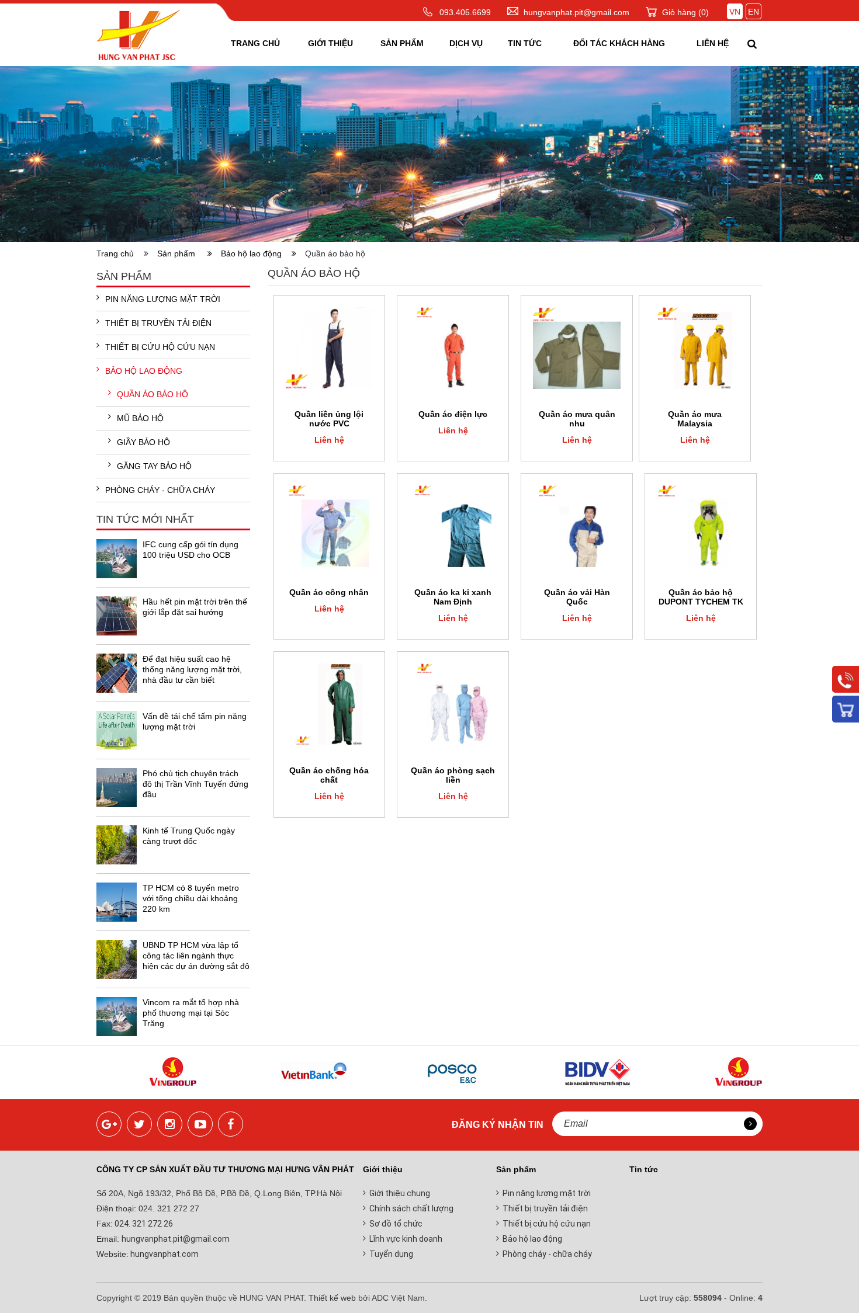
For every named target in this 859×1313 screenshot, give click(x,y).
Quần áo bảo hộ (152, 394)
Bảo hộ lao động (255, 253)
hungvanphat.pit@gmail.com (576, 12)
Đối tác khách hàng (619, 43)
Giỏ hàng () (685, 12)
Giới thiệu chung (399, 1193)
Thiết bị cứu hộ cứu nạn (160, 347)
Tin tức (525, 43)
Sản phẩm (402, 43)
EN (753, 11)
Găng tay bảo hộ (154, 466)
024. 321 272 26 (143, 1223)
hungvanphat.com (164, 1254)
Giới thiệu (330, 43)
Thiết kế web (332, 1297)
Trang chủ (255, 43)
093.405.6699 (465, 12)
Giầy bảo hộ (143, 442)
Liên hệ (713, 43)
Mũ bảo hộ (140, 418)
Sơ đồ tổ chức (395, 1223)
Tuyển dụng (391, 1254)
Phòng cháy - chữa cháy (160, 490)
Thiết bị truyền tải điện (158, 323)
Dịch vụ (466, 43)
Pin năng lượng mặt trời (162, 299)
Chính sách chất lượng (411, 1208)
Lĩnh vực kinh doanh (405, 1238)
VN (734, 11)
